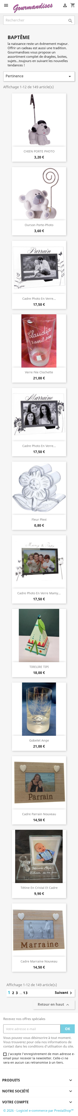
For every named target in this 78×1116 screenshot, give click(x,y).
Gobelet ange (39, 740)
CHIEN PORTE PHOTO (39, 151)
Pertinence (39, 76)
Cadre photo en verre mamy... (39, 593)
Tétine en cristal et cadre (39, 888)
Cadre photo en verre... (39, 298)
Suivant (64, 993)
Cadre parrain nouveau (39, 814)
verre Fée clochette (39, 372)
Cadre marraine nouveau (39, 961)
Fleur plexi (39, 519)
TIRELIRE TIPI (39, 667)
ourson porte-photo (39, 225)
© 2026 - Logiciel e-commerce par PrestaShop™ (38, 1110)
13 (25, 992)
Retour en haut (54, 1005)
